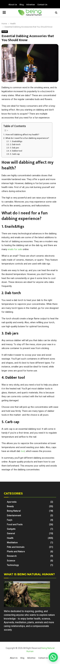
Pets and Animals (15, 547)
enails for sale (15, 249)
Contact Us (42, 4)
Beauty (10, 506)
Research (12, 556)
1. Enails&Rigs (16, 141)
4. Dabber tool (16, 151)
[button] (53, 657)
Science (11, 560)
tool (23, 451)
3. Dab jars (14, 148)
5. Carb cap (15, 154)
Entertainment (14, 515)
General (11, 533)
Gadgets (11, 529)
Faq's (9, 520)
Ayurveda (11, 502)
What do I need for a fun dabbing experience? (27, 138)
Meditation (12, 542)
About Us (12, 4)
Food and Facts (15, 524)
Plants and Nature (16, 551)
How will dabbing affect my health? (22, 134)
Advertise (30, 4)
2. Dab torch (15, 144)
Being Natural (14, 511)
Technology (13, 565)
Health (4, 31)
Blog (22, 4)
